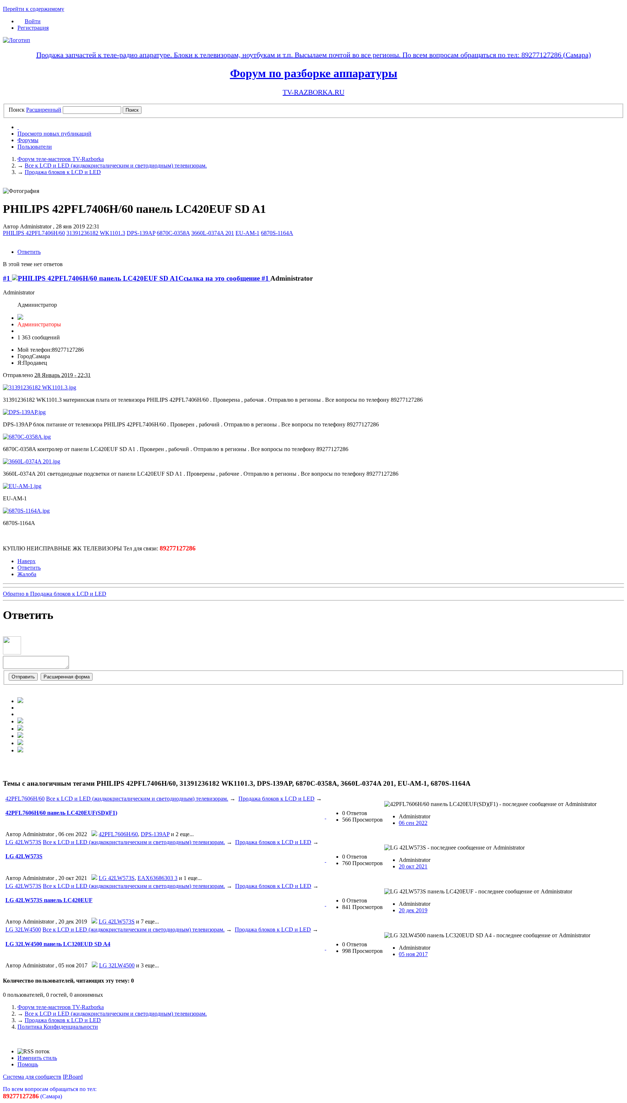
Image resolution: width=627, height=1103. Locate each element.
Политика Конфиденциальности (57, 1027)
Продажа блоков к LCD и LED (276, 799)
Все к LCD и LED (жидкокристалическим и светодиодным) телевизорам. (137, 799)
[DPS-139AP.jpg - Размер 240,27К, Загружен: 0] (24, 412)
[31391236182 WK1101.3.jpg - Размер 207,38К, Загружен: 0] (39, 387)
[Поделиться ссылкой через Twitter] (20, 701)
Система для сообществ (32, 1077)
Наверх (26, 561)
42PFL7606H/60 (25, 799)
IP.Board (73, 1077)
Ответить (29, 252)
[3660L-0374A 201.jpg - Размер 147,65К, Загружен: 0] (31, 461)
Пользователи (34, 147)
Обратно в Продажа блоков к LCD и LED (54, 594)
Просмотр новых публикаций (54, 134)
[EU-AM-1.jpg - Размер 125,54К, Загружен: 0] (22, 486)
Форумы (27, 140)
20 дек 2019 (413, 910)
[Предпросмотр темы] (325, 816)
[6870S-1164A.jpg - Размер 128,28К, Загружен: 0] (26, 511)
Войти (33, 21)
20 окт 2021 (413, 866)
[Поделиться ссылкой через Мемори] (20, 729)
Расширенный (43, 110)
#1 (7, 278)
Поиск (17, 110)
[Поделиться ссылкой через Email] (20, 743)
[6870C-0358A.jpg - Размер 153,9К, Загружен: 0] (27, 437)
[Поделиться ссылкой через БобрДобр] (20, 736)
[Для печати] (20, 750)
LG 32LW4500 (23, 929)
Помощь (27, 1064)
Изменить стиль (37, 1058)
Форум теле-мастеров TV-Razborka (60, 1007)
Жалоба (26, 574)
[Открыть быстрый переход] (18, 127)
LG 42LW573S (23, 842)
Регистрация (33, 28)
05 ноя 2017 (413, 954)
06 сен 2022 (413, 823)
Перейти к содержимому (33, 9)
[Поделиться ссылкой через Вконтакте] (20, 721)
